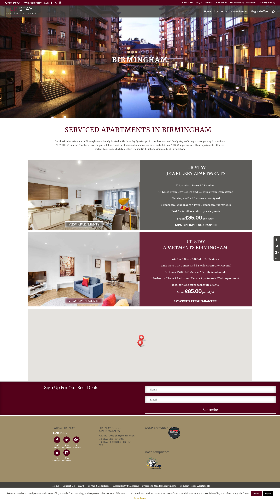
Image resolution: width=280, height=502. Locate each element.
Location (219, 11)
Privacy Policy (267, 3)
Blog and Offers (259, 11)
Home (207, 11)
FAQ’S (199, 3)
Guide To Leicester (62, 489)
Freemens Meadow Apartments (159, 485)
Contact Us (187, 3)
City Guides (237, 11)
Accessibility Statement (243, 3)
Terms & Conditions (216, 3)
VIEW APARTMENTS (84, 224)
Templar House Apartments (195, 485)
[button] (142, 338)
